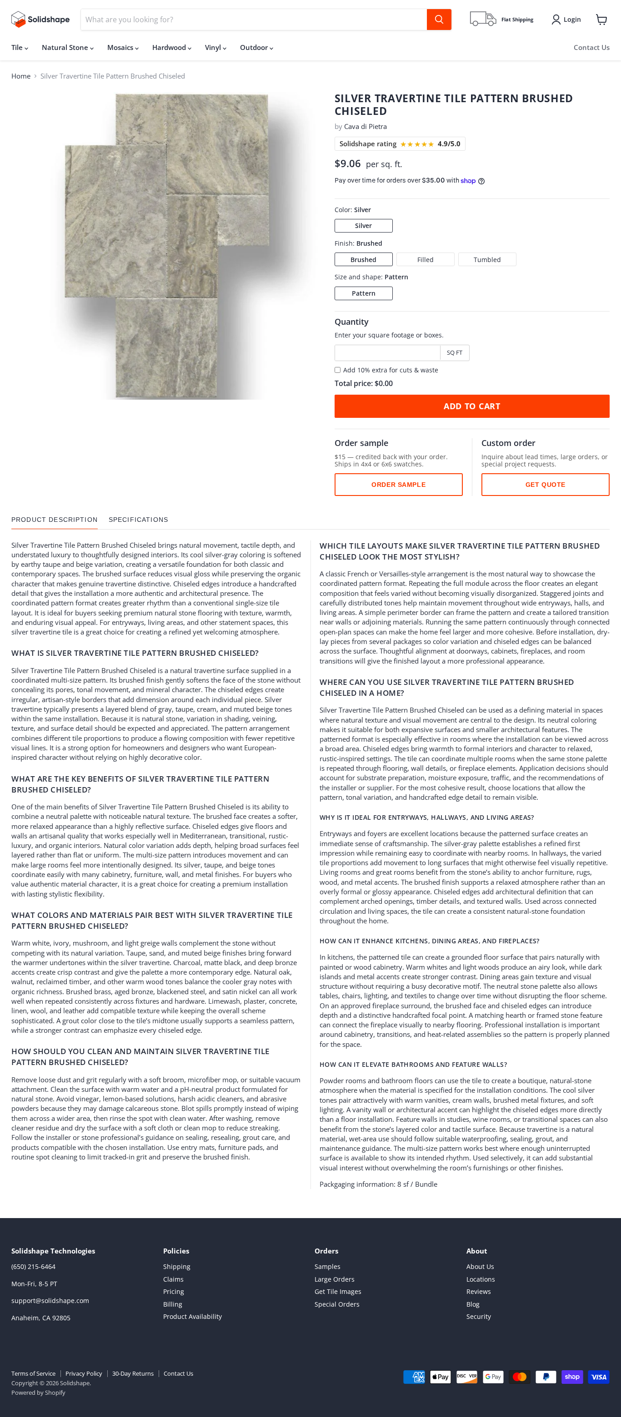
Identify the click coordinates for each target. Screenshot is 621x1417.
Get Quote (546, 484)
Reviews (478, 1291)
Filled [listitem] (425, 259)
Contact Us (592, 47)
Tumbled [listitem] (487, 259)
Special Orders (337, 1304)
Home (20, 76)
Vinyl (214, 47)
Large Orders (335, 1279)
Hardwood (170, 47)
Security (478, 1316)
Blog (473, 1304)
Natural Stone (66, 47)
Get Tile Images (338, 1291)
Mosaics (121, 47)
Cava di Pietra (365, 126)
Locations (480, 1279)
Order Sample (398, 484)
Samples (328, 1266)
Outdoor (255, 47)
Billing (172, 1304)
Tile (18, 47)
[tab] (54, 519)
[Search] (439, 19)
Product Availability (192, 1316)
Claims (173, 1279)
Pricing (173, 1291)
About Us (480, 1266)
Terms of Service (33, 1373)
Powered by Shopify (38, 1392)
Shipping (176, 1266)
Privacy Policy (83, 1373)
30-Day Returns (133, 1373)
